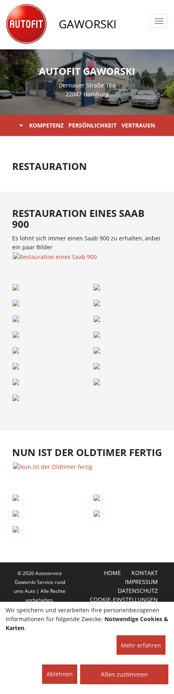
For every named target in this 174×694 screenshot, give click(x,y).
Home (112, 573)
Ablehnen (60, 674)
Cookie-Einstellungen (124, 600)
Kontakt (145, 573)
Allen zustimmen (124, 674)
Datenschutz (138, 591)
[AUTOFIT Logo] (26, 24)
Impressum (141, 582)
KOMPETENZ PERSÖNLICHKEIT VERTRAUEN (92, 125)
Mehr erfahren (141, 645)
